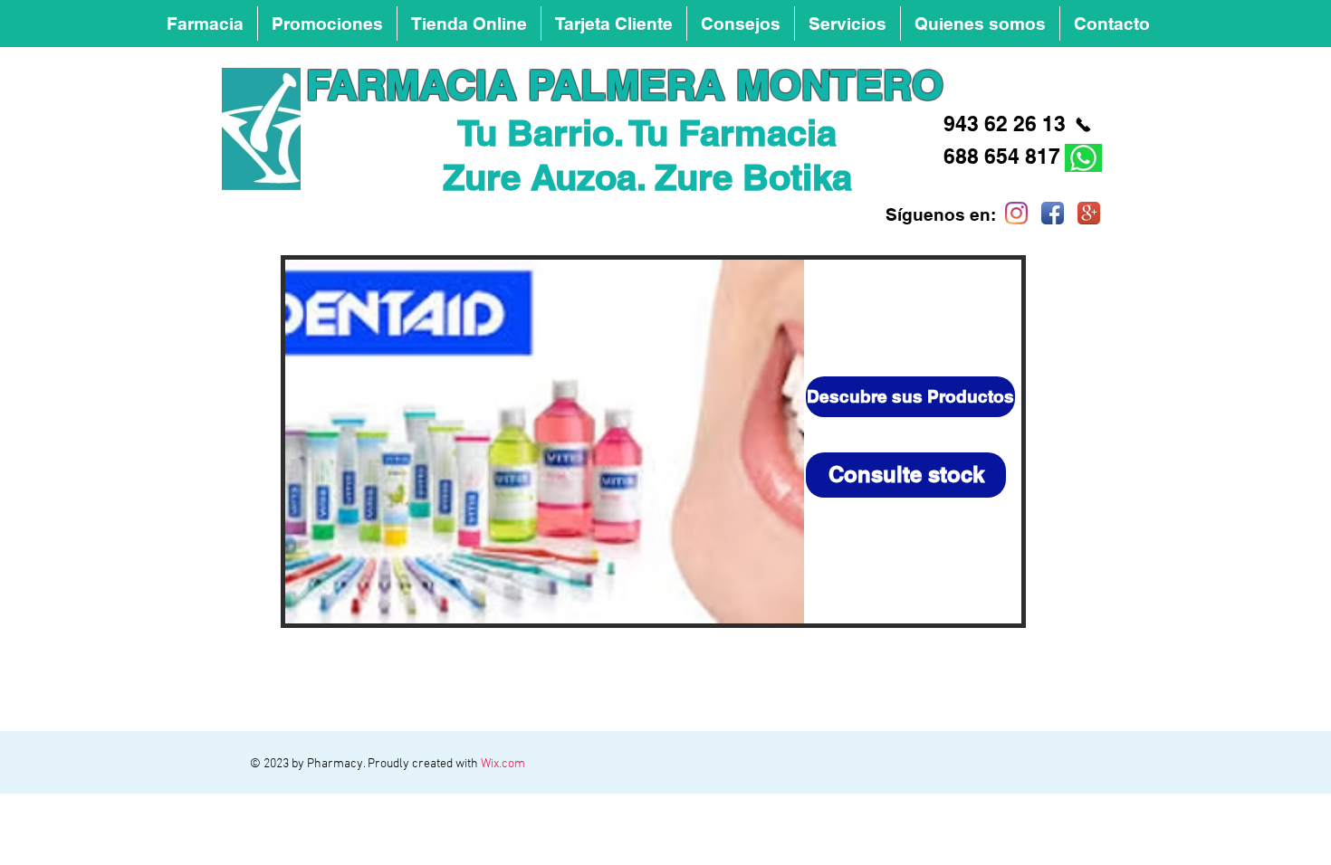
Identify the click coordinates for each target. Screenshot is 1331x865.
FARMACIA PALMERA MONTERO (624, 85)
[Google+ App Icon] (1088, 213)
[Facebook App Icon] (1052, 213)
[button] (740, 23)
